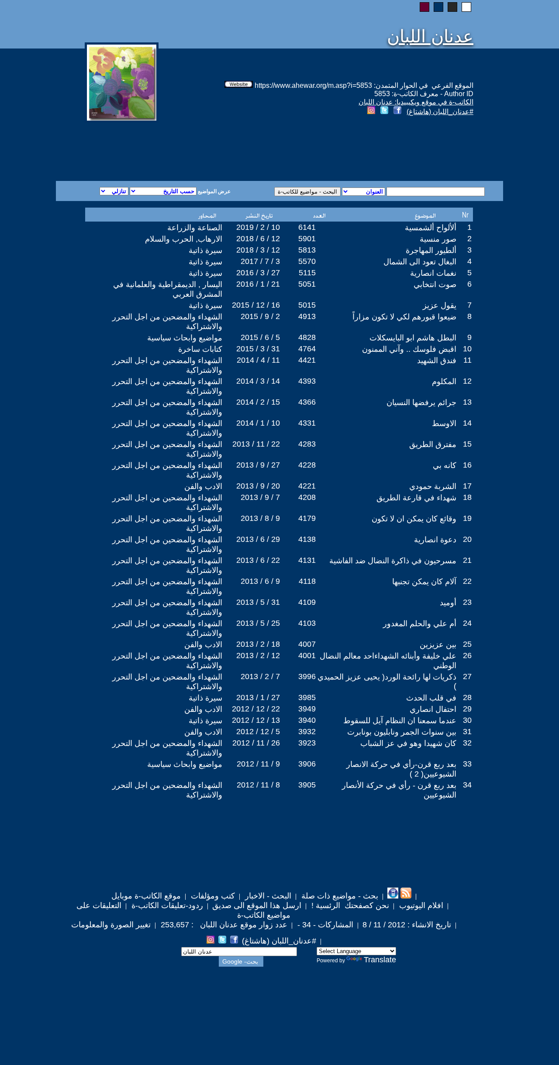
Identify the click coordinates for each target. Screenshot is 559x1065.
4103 (307, 623)
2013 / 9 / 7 (260, 497)
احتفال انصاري (433, 709)
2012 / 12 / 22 (256, 708)
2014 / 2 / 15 (258, 402)
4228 (307, 465)
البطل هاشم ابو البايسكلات (412, 337)
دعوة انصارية (435, 539)
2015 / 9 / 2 (260, 316)
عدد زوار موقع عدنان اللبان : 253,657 (223, 924)
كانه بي (444, 465)
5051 (307, 284)
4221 (307, 486)
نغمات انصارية (433, 273)
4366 (307, 402)
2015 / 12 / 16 (256, 305)
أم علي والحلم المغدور (419, 623)
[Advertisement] (174, 149)
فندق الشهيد (436, 360)
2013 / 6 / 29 (258, 539)
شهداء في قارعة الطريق (416, 497)
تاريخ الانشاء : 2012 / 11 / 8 (406, 924)
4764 (307, 348)
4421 (307, 360)
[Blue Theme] (438, 7)
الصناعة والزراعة (194, 227)
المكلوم (444, 381)
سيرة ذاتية (205, 250)
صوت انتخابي (435, 284)
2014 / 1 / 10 (258, 423)
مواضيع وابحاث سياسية (184, 337)
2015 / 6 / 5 (260, 337)
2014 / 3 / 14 (258, 381)
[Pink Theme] (424, 7)
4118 (307, 581)
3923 (307, 743)
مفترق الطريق (432, 444)
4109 (307, 602)
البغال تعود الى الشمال (419, 261)
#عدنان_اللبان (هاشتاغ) (440, 111)
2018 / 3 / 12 (258, 250)
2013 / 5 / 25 (258, 623)
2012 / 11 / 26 (256, 743)
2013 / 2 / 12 (258, 655)
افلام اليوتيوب (420, 905)
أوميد (448, 602)
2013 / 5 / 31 (258, 602)
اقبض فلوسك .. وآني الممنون (409, 349)
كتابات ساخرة (200, 349)
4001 (307, 655)
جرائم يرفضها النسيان (421, 402)
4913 (307, 316)
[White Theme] (466, 7)
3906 (307, 764)
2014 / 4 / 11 (258, 360)
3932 (307, 731)
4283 (307, 444)
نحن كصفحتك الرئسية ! (349, 905)
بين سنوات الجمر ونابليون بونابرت (401, 732)
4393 (307, 381)
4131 (307, 560)
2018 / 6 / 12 (258, 238)
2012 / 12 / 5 (258, 731)
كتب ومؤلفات (212, 896)
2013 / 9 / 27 (258, 465)
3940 (307, 720)
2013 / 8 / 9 (260, 518)
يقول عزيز (439, 305)
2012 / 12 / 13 (256, 720)
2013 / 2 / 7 (260, 676)
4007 (307, 644)
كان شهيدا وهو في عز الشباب (408, 743)
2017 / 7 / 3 (260, 261)
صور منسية (438, 239)
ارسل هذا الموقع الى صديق (256, 905)
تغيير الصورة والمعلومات (111, 924)
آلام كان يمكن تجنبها (424, 581)
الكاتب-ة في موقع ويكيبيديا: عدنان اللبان (416, 102)
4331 (307, 423)
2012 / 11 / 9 (258, 764)
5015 (307, 305)
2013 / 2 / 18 (258, 644)
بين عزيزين (438, 644)
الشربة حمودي (432, 486)
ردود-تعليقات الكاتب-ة (166, 905)
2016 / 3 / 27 (258, 272)
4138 (307, 539)
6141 (307, 227)
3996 (307, 676)
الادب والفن (203, 486)
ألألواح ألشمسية (430, 227)
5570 (307, 261)
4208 (307, 497)
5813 (307, 250)
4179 (307, 518)
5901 (307, 238)
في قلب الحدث (431, 698)
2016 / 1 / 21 (258, 284)
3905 (307, 785)
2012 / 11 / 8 (258, 785)
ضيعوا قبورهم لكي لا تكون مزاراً (404, 316)
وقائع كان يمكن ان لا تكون (414, 518)
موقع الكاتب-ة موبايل (146, 896)
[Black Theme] (452, 7)
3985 (307, 697)
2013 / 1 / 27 (258, 697)
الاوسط (444, 423)
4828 (307, 337)
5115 (307, 272)
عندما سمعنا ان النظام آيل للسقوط (399, 720)
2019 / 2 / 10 (258, 227)
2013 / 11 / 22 (256, 444)
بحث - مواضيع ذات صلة (338, 896)
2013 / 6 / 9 (260, 581)
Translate (380, 959)
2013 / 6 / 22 (258, 560)
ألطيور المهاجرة (431, 250)
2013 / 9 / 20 (258, 486)
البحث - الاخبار (267, 896)
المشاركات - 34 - (324, 924)
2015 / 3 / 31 (258, 348)
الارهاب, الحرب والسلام (183, 239)
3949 (307, 708)
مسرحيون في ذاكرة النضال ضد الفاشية (392, 560)
